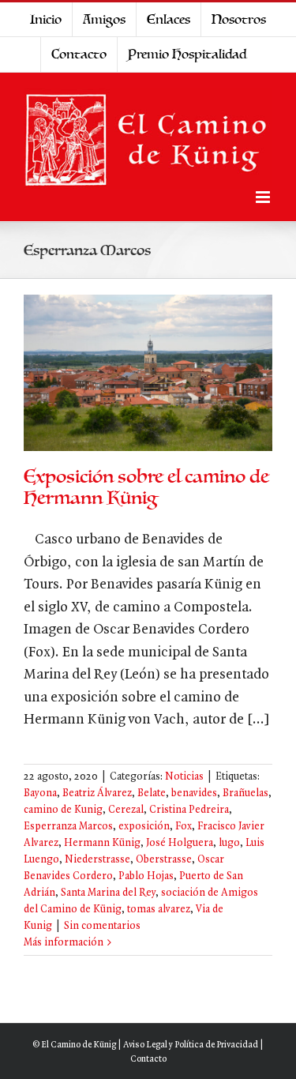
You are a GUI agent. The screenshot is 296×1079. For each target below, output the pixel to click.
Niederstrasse (97, 860)
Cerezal (126, 810)
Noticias (184, 777)
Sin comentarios (102, 926)
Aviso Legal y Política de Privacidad (190, 1045)
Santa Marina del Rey (108, 893)
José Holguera (179, 843)
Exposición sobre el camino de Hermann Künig (146, 487)
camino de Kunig (63, 810)
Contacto (148, 1059)
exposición (144, 827)
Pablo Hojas (146, 876)
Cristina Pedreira (189, 810)
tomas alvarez (158, 909)
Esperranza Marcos (68, 827)
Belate (151, 793)
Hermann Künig (102, 843)
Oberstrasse (164, 860)
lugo (229, 843)
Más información (63, 943)
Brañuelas (245, 793)
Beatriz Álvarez (97, 793)
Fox (183, 827)
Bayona (40, 793)
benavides (194, 793)
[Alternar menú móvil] (264, 197)
